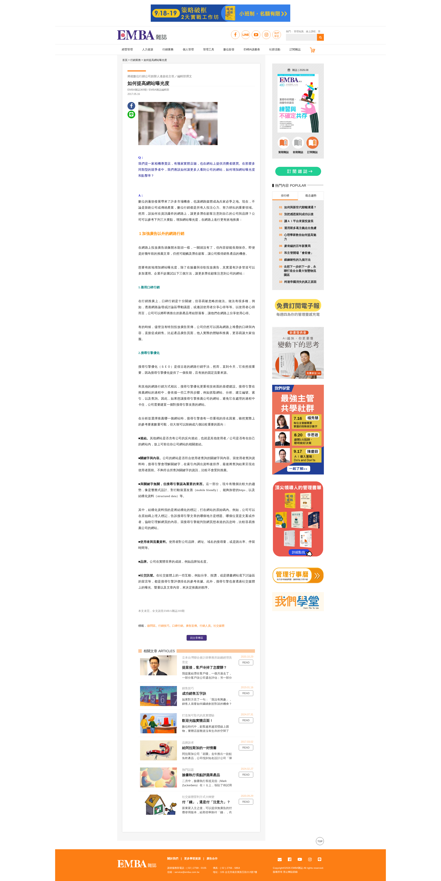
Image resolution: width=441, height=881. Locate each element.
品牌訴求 (188, 742)
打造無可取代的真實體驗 (198, 715)
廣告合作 (212, 858)
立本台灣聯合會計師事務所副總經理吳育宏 (207, 660)
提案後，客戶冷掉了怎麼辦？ (204, 667)
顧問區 (151, 625)
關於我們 (172, 858)
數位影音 (228, 49)
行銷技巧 (163, 625)
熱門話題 (188, 769)
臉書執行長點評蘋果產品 (201, 775)
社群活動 (274, 49)
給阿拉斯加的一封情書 (199, 748)
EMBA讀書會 (252, 49)
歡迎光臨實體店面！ (197, 720)
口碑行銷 (177, 625)
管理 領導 (323, 31)
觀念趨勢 (310, 195)
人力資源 (147, 49)
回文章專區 (196, 637)
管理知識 (299, 31)
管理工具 (208, 49)
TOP (319, 841)
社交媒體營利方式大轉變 (198, 797)
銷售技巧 (188, 688)
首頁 (124, 59)
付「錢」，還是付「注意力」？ (206, 802)
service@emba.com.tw (187, 872)
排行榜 (285, 195)
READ (246, 662)
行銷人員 (205, 625)
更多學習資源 (192, 858)
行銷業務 (167, 49)
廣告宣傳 (191, 625)
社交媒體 (218, 625)
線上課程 (311, 31)
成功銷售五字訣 (194, 693)
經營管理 (127, 49)
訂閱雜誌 (295, 49)
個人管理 (188, 49)
